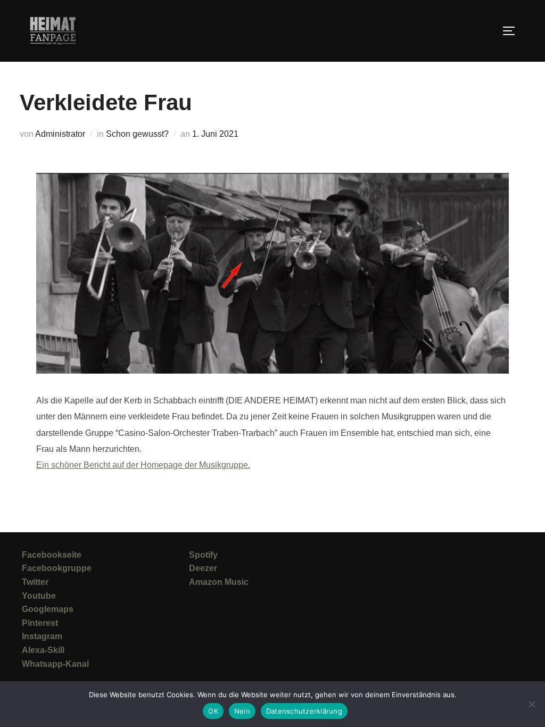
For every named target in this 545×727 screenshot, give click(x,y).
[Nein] (531, 704)
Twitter (35, 581)
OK (213, 711)
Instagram (42, 636)
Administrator (60, 133)
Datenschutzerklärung (304, 711)
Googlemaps (47, 609)
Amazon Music (219, 581)
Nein (242, 711)
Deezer (203, 568)
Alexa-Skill (43, 650)
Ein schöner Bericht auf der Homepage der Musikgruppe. (143, 464)
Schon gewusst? (137, 133)
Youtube (39, 595)
